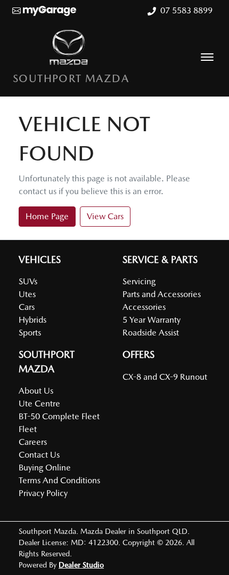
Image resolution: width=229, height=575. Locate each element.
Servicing (139, 281)
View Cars (105, 216)
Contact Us (39, 455)
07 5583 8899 (186, 10)
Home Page (47, 216)
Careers (33, 442)
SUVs (28, 281)
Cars (27, 307)
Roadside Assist (150, 333)
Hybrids (32, 320)
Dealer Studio (81, 565)
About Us (36, 391)
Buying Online (45, 467)
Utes (27, 294)
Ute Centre (39, 403)
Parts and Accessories (161, 294)
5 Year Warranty (151, 320)
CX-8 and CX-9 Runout (164, 377)
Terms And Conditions (59, 480)
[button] (207, 57)
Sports (30, 333)
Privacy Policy (43, 493)
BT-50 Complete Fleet (59, 416)
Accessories (144, 307)
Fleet (28, 429)
